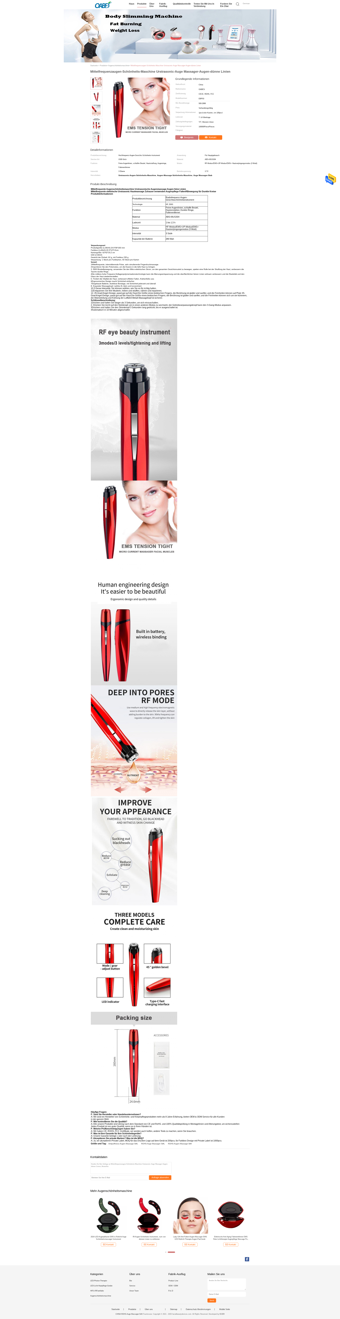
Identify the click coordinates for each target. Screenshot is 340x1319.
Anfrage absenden (160, 1177)
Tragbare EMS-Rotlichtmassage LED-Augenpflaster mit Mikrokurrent (230, 1238)
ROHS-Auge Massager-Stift (152, 1144)
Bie (130, 1281)
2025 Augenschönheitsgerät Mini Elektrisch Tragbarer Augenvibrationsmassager (149, 1238)
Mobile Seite (224, 1309)
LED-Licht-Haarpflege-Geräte (101, 1286)
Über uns (151, 5)
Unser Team (134, 1291)
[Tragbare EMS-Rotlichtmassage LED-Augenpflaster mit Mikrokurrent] (231, 1215)
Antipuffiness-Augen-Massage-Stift (122, 1144)
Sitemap (173, 1309)
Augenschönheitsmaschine (100, 1296)
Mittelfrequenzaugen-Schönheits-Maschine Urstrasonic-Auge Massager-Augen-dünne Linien (166, 66)
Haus (131, 4)
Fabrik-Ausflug (163, 5)
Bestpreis (188, 137)
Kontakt (212, 137)
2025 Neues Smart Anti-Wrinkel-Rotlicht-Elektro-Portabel (190, 1238)
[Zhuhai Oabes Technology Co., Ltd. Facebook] (247, 1259)
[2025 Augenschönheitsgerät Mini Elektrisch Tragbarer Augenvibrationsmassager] (149, 1215)
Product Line (173, 1281)
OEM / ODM (173, 1286)
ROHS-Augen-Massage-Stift (180, 1144)
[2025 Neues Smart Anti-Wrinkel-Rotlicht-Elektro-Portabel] (190, 1215)
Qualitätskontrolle (182, 4)
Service (132, 1286)
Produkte (141, 4)
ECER (222, 1314)
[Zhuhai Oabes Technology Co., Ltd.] (103, 4)
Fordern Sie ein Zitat (226, 5)
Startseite (115, 1309)
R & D (170, 1291)
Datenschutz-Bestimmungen (198, 1309)
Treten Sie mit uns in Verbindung (204, 5)
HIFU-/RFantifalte (97, 1291)
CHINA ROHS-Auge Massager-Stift (129, 1314)
